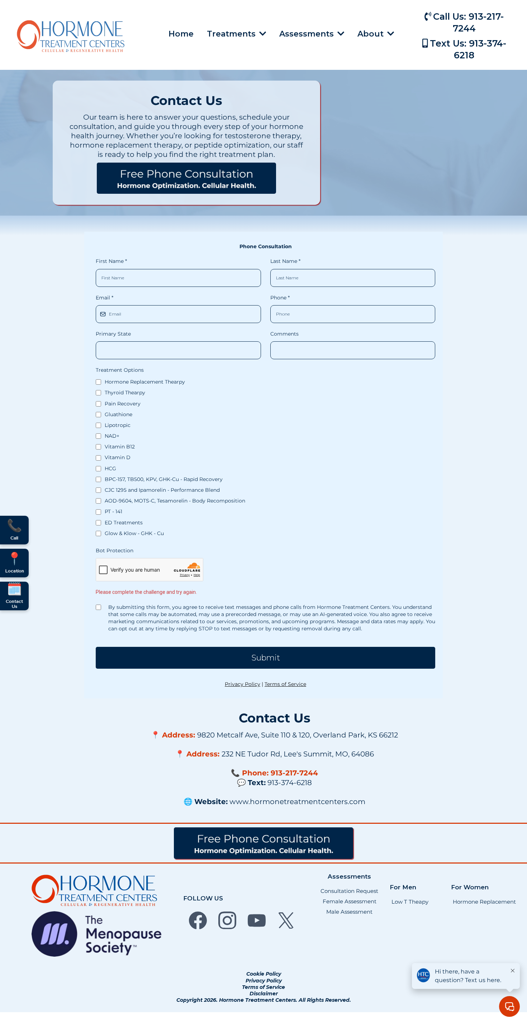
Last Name (285, 261)
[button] (340, 34)
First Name (111, 261)
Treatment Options (120, 370)
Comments (284, 334)
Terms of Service (285, 684)
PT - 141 (113, 511)
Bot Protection (114, 550)
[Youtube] (256, 920)
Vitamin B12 (120, 446)
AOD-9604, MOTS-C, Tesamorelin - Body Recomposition (175, 500)
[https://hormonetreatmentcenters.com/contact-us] (186, 178)
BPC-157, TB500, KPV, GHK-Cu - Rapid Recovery (164, 479)
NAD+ (112, 436)
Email (104, 297)
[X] (286, 920)
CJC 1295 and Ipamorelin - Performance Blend (162, 490)
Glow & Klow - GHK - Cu (134, 533)
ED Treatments (124, 522)
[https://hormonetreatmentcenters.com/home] (70, 36)
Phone (280, 297)
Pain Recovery (123, 403)
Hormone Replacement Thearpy (145, 382)
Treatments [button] (232, 34)
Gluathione (118, 414)
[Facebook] (198, 920)
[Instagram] (227, 920)
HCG (110, 468)
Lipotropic (117, 425)
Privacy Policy (242, 684)
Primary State (113, 334)
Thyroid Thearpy (125, 392)
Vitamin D (117, 457)
